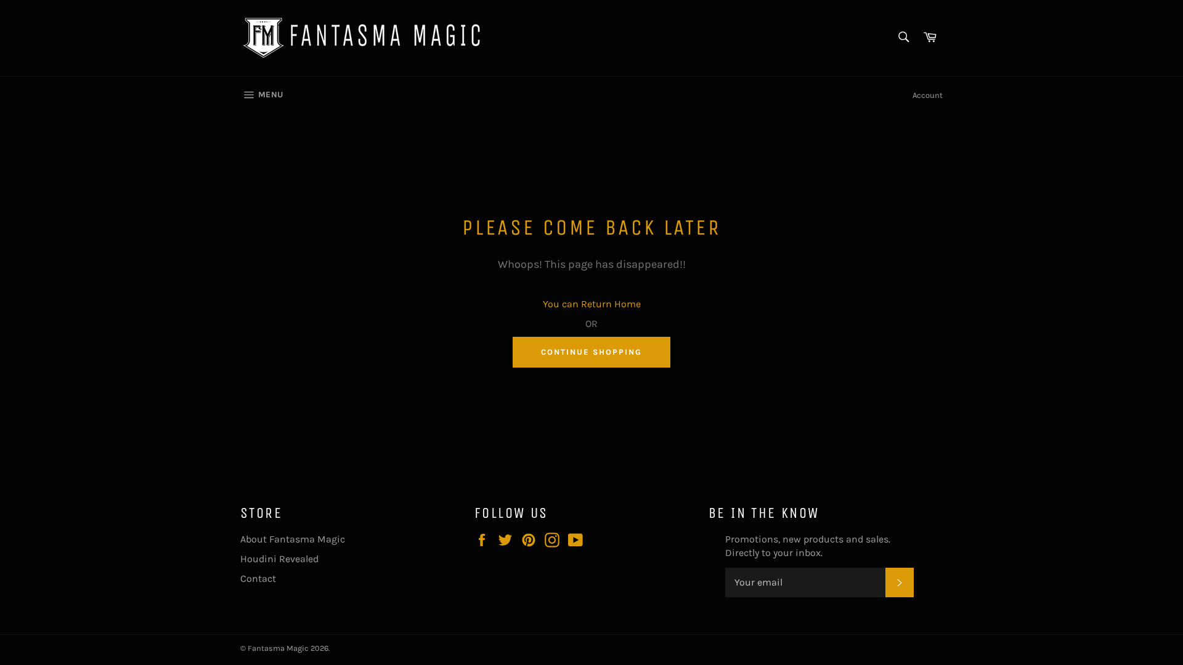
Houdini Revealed (279, 559)
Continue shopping (591, 352)
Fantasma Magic (278, 648)
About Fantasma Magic (292, 539)
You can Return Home (592, 304)
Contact (258, 578)
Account (928, 95)
